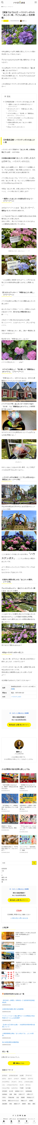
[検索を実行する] (34, 863)
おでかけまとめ (13, 1075)
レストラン (15, 1088)
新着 (11, 1122)
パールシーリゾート (12, 1085)
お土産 (21, 1075)
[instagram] (18, 1115)
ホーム (3, 1122)
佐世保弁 (4, 1094)
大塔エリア (22, 1094)
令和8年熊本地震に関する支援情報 (12, 1009)
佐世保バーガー (19, 1091)
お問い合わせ (12, 1119)
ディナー (14, 1081)
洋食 (10, 1103)
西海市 (24, 1103)
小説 (17, 1097)
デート (20, 1081)
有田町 (31, 1100)
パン (3, 1085)
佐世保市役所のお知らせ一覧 (14, 994)
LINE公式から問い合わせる (19, 918)
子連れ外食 (11, 1097)
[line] (20, 1115)
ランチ (21, 1085)
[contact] (25, 1115)
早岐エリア (24, 1100)
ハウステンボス (16, 696)
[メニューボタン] (35, 2)
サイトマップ (31, 1119)
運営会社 (5, 1119)
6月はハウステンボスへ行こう (16, 127)
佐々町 (11, 1091)
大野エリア (30, 1094)
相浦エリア (17, 1103)
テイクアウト (5, 1081)
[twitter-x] (15, 1115)
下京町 (21, 1088)
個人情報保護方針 (22, 1119)
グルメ (19, 1122)
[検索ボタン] (2, 2)
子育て (4, 1097)
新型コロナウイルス (13, 1100)
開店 (34, 1103)
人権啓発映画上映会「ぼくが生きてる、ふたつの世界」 (18, 1034)
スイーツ (30, 1078)
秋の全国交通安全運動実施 (10, 1042)
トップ (34, 1122)
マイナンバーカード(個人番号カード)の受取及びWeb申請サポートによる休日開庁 (18, 1017)
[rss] (22, 1115)
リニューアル (5, 1088)
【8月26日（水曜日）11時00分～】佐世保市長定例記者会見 (18, 1001)
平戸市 (4, 1100)
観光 (29, 1103)
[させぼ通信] (19, 2)
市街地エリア (30, 1097)
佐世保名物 (29, 1091)
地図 (12, 689)
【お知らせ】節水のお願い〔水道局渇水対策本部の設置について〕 (18, 1025)
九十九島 (28, 1088)
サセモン (23, 1078)
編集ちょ (19, 751)
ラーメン (28, 1085)
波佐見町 (4, 1103)
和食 (15, 1094)
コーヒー (16, 1078)
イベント (6, 20)
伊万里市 (4, 1091)
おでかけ (4, 1075)
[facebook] (13, 1115)
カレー (10, 1078)
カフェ (4, 1078)
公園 (10, 1094)
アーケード (29, 1075)
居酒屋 (23, 1097)
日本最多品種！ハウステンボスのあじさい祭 (19, 102)
